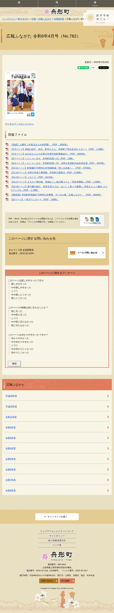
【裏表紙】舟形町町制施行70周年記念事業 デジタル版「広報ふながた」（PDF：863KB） (56, 195)
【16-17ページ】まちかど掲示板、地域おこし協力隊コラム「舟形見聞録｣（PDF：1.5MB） (56, 182)
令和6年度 (59, 19)
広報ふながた (45, 19)
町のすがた (23, 19)
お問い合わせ (47, 581)
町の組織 (65, 581)
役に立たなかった (20, 325)
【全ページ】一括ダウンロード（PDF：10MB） (35, 199)
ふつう (14, 291)
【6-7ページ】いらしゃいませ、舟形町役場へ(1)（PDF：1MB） (43, 158)
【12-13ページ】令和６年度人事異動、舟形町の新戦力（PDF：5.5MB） (47, 172)
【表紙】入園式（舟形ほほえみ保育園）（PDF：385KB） (40, 144)
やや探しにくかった (21, 294)
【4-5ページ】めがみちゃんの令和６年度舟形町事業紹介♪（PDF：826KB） (48, 154)
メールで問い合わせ (87, 253)
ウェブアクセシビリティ (57, 531)
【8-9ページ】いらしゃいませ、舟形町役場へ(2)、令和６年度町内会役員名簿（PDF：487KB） (58, 163)
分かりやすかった (20, 338)
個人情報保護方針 (57, 540)
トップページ (9, 19)
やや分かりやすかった (22, 342)
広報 (33, 19)
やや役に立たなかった (22, 322)
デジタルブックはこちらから (19, 124)
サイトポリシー (57, 536)
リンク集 (57, 545)
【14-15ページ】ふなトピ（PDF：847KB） (32, 177)
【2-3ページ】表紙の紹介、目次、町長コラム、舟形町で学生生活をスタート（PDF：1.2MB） (58, 149)
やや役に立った (19, 314)
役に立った (16, 311)
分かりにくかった (20, 352)
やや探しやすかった (21, 287)
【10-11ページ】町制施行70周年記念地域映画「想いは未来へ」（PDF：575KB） (51, 168)
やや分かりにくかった (22, 349)
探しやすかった (19, 284)
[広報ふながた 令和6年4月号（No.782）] (21, 95)
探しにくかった (19, 298)
